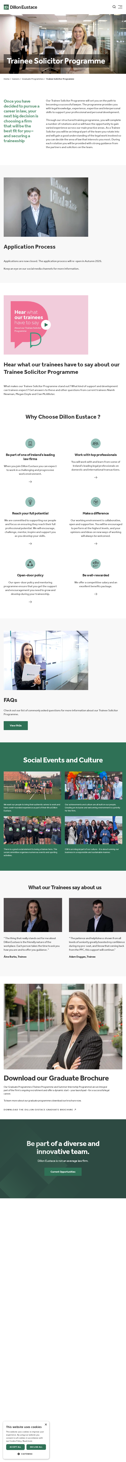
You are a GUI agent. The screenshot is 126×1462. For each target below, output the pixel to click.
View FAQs (16, 725)
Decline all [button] (36, 1447)
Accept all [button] (15, 1447)
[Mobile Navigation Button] (120, 6)
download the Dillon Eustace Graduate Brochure (38, 1109)
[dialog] (26, 1440)
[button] (46, 325)
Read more (27, 1441)
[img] (46, 207)
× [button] (46, 1424)
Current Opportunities (63, 1171)
